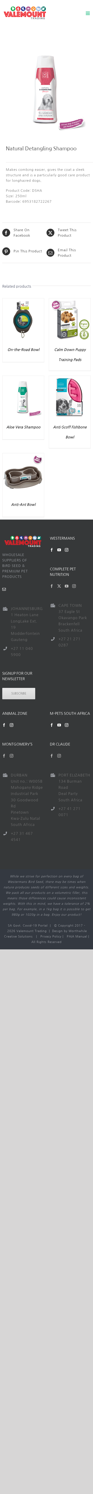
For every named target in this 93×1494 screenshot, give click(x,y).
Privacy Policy (50, 936)
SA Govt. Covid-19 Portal (28, 925)
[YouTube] (59, 550)
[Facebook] (52, 550)
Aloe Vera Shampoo (23, 427)
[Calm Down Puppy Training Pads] (70, 301)
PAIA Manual (77, 936)
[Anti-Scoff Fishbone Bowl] (70, 378)
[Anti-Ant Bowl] (23, 456)
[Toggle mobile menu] (88, 13)
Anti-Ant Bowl (23, 504)
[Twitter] (59, 586)
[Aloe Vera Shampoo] (23, 378)
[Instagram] (67, 550)
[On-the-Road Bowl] (23, 301)
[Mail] (4, 589)
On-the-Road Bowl (23, 349)
